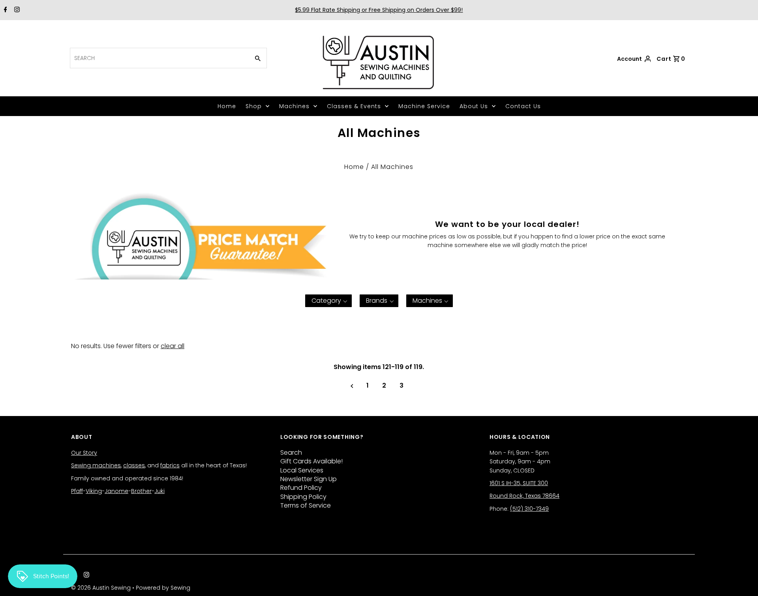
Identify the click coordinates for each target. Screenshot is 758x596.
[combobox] (159, 58)
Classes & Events (354, 106)
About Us (474, 106)
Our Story (84, 453)
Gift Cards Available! (311, 461)
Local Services (301, 470)
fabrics (170, 465)
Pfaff (77, 491)
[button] (328, 300)
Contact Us (523, 106)
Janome (116, 491)
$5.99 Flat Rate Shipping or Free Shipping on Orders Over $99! (379, 10)
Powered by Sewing (163, 588)
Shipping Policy (303, 496)
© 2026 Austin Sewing (101, 588)
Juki (159, 491)
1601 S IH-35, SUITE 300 (519, 483)
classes (134, 465)
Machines (294, 106)
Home (227, 106)
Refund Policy (301, 487)
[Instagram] (16, 10)
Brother (141, 491)
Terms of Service (305, 505)
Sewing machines (96, 465)
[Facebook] (4, 10)
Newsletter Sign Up (308, 479)
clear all (172, 345)
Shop (254, 106)
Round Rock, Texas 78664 (524, 496)
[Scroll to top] (742, 580)
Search (291, 452)
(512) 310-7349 (529, 509)
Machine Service (424, 106)
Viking (94, 491)
